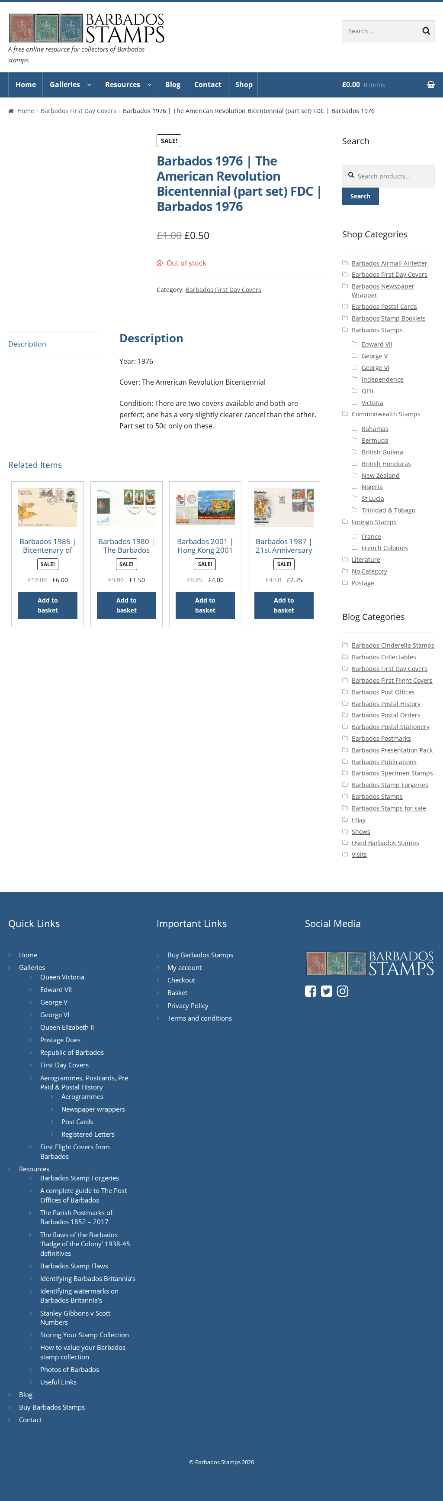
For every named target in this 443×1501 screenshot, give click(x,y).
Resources (122, 84)
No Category (369, 571)
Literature (366, 559)
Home (26, 84)
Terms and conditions (199, 1018)
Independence (383, 379)
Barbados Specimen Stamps (392, 773)
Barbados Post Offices (383, 692)
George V (375, 356)
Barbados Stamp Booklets (389, 318)
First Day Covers (64, 1064)
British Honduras (386, 464)
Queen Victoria (62, 977)
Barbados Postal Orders (386, 715)
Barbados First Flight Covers (392, 680)
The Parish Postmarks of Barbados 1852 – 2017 (76, 1217)
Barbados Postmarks (381, 738)
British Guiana (382, 452)
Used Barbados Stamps (385, 843)
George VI (375, 367)
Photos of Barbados (69, 1369)
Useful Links (58, 1382)
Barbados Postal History (386, 704)
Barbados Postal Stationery (391, 727)
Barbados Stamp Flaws (74, 1265)
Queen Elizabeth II (67, 1027)
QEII (367, 391)
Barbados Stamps (377, 330)
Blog (172, 84)
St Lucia (373, 498)
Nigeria (372, 487)
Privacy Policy (188, 1005)
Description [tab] (27, 344)
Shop (244, 84)
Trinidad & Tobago (388, 510)
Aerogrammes (82, 1096)
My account (184, 967)
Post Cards (77, 1121)
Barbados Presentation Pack (392, 750)
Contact (208, 84)
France (371, 536)
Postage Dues (60, 1039)
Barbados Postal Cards (384, 306)
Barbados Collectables (384, 657)
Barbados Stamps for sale (389, 808)
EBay (359, 820)
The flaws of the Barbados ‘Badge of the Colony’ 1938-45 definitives (85, 1244)
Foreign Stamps (374, 522)
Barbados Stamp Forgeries (390, 785)
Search (360, 196)
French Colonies (385, 548)
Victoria (372, 403)
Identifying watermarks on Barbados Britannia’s (79, 1296)
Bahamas (375, 429)
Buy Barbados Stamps (52, 1407)
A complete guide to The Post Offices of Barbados (83, 1195)
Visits (359, 854)
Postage (363, 583)
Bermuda (375, 440)
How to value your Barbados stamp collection (82, 1352)
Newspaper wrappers (93, 1109)
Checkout (181, 980)
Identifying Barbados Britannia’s (87, 1278)
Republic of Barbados (72, 1052)
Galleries (65, 84)
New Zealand (381, 475)
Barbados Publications (384, 762)
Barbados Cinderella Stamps (393, 645)
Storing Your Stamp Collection (84, 1334)
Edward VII (377, 344)
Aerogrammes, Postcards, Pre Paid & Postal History (84, 1082)
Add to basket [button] (48, 605)
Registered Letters (88, 1134)
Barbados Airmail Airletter (389, 263)
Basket (177, 992)
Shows (361, 831)
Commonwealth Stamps (386, 414)
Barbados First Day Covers (78, 111)
